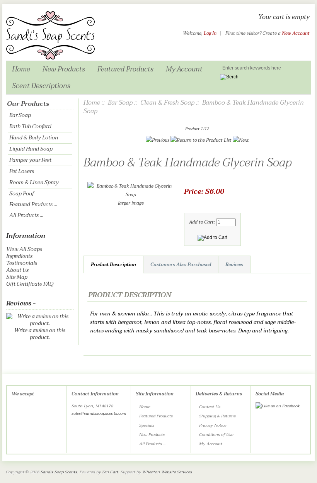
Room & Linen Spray (34, 182)
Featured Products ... (33, 204)
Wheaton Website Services (167, 472)
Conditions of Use (216, 434)
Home (21, 69)
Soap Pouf (21, 193)
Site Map (16, 277)
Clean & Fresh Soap (167, 102)
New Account (296, 33)
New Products (64, 69)
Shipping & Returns (217, 416)
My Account (184, 69)
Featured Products (125, 69)
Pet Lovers (21, 171)
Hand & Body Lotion (33, 137)
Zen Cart (110, 472)
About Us (17, 270)
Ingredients (19, 256)
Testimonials (21, 263)
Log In (210, 33)
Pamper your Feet (30, 160)
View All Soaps (24, 249)
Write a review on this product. (39, 334)
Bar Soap (20, 115)
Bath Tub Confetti (30, 126)
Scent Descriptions (41, 86)
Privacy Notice (212, 425)
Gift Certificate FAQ (29, 284)
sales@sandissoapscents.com (99, 413)
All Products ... (26, 215)
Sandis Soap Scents (59, 472)
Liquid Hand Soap (31, 148)
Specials (146, 425)
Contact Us (209, 406)
